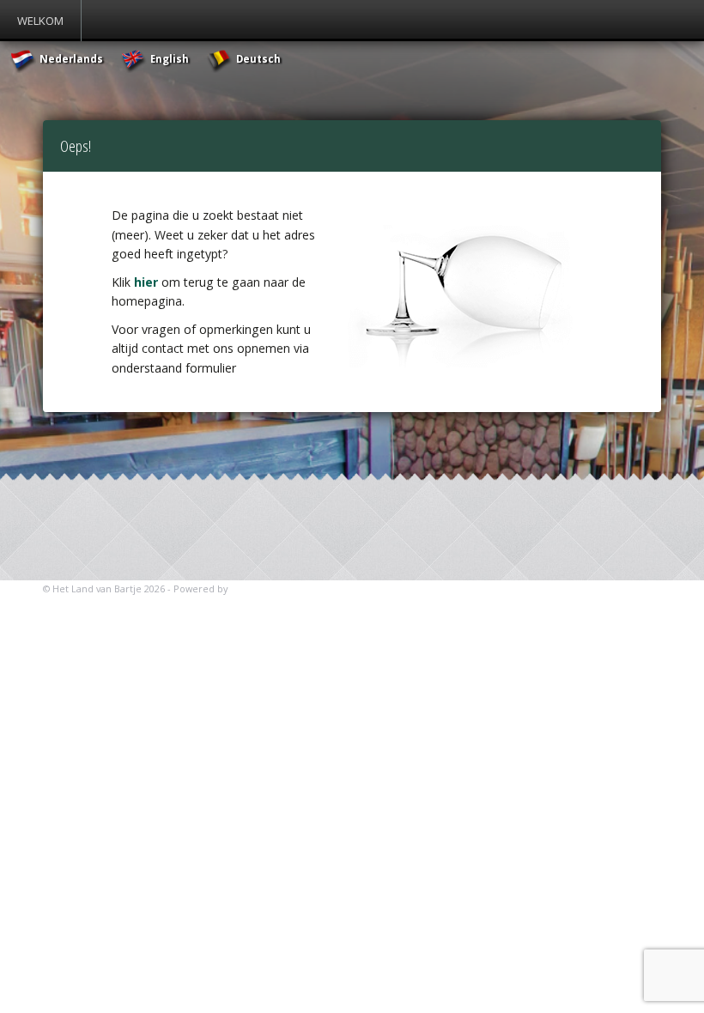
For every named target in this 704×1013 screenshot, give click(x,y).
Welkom (40, 20)
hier (146, 282)
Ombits (248, 588)
